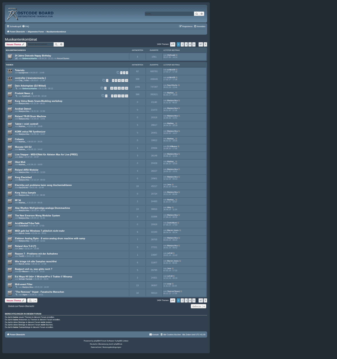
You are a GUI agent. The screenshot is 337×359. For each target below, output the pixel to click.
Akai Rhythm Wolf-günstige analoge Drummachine (42, 208)
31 (115, 88)
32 (119, 88)
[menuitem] (25, 26)
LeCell (169, 253)
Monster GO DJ (23, 147)
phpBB (97, 341)
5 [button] (193, 44)
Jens (21, 157)
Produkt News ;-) (24, 93)
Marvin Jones (24, 233)
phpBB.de (118, 344)
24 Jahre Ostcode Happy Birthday (33, 55)
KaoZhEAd (23, 187)
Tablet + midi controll (26, 124)
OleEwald (171, 55)
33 (123, 88)
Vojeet (24, 295)
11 (123, 80)
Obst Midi (20, 162)
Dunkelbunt (23, 226)
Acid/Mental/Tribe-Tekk (27, 223)
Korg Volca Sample (25, 192)
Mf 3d (18, 200)
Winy (169, 207)
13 (126, 96)
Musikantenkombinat (21, 39)
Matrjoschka (24, 103)
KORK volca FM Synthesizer (30, 131)
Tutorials (19, 70)
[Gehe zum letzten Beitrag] (177, 55)
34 (126, 88)
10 (119, 80)
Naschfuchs (172, 85)
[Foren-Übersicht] (34, 12)
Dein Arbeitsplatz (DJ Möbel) (30, 85)
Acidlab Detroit (23, 108)
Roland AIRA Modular (26, 170)
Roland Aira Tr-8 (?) (25, 246)
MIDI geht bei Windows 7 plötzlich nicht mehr (40, 231)
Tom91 (21, 256)
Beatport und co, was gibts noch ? (33, 269)
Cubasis (19, 139)
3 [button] (186, 44)
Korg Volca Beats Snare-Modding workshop (38, 101)
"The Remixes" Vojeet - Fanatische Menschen (39, 292)
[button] (172, 44)
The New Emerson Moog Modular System (37, 215)
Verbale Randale (25, 279)
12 (126, 80)
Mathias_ (171, 93)
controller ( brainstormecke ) (30, 78)
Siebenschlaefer (29, 58)
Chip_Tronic (24, 80)
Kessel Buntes (63, 58)
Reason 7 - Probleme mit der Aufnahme (36, 253)
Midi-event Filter (23, 284)
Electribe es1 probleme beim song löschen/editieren (43, 185)
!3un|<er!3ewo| (173, 291)
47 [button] (201, 44)
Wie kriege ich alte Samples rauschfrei (36, 261)
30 (112, 88)
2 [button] (182, 44)
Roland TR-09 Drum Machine (30, 116)
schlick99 (171, 70)
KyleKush (26, 96)
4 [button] (190, 44)
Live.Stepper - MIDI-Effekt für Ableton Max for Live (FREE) (46, 154)
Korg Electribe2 (23, 177)
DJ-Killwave (172, 146)
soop (169, 284)
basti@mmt (23, 73)
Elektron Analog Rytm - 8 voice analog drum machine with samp (50, 238)
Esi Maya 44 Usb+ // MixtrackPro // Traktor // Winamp (43, 276)
